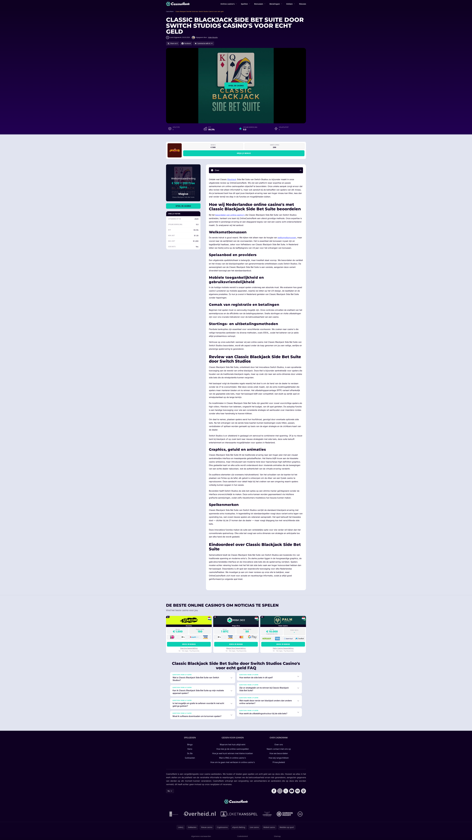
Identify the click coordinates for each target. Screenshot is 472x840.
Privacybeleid (279, 762)
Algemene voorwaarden (201, 836)
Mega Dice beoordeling (236, 648)
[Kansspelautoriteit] (173, 814)
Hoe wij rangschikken (279, 757)
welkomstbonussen (287, 237)
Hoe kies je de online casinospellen (232, 749)
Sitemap (277, 836)
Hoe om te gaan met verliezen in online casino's (232, 762)
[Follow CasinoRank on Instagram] (279, 791)
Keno (189, 749)
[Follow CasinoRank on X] (285, 791)
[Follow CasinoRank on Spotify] (297, 791)
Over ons (278, 744)
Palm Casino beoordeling (283, 648)
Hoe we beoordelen (279, 753)
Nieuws (302, 4)
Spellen (244, 4)
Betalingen (275, 4)
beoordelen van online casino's (230, 215)
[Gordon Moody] (285, 814)
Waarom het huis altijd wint (232, 744)
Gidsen (289, 4)
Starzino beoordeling (189, 648)
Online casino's (227, 4)
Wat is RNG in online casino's (232, 757)
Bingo (190, 744)
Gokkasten (190, 757)
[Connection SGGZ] (267, 814)
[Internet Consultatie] (199, 814)
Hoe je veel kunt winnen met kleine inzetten (232, 753)
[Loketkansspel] (239, 814)
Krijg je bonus (244, 153)
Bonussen (258, 4)
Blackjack (231, 179)
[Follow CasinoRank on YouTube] (291, 791)
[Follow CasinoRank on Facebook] (273, 791)
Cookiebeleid (242, 836)
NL (169, 791)
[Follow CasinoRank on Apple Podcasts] (303, 791)
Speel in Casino (236, 85)
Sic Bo (190, 753)
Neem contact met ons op (279, 749)
